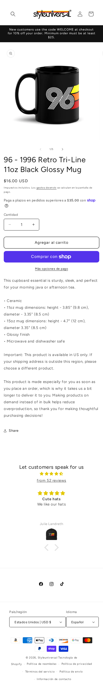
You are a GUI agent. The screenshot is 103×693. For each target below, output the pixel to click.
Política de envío (71, 671)
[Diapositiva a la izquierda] (40, 149)
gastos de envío (46, 187)
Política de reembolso (41, 664)
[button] (13, 14)
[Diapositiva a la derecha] (62, 149)
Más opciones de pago (51, 268)
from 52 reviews (51, 480)
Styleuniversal (48, 657)
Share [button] (14, 430)
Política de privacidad (77, 664)
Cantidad (11, 214)
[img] (51, 473)
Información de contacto (54, 679)
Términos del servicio (40, 671)
